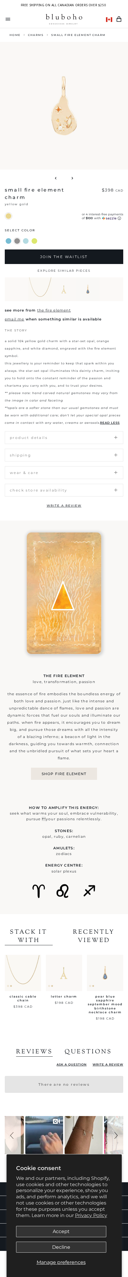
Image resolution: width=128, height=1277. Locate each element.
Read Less (110, 423)
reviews (34, 1052)
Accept (61, 1231)
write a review (64, 506)
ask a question (72, 1064)
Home (15, 35)
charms (36, 35)
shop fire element (64, 774)
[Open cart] (119, 19)
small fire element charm (78, 35)
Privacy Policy (91, 1215)
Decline (61, 1247)
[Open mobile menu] (8, 19)
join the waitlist (64, 257)
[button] (13, 1135)
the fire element (54, 310)
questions (88, 1052)
